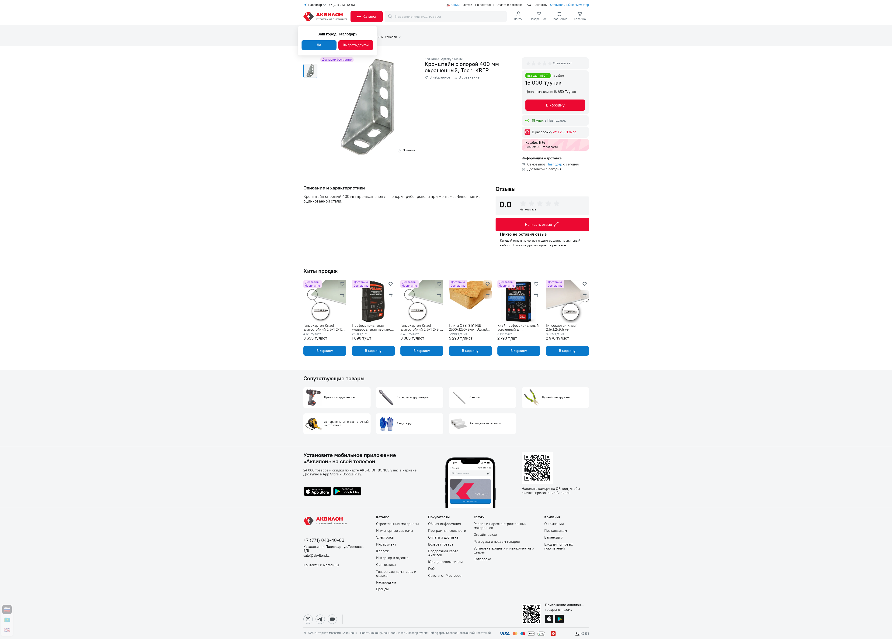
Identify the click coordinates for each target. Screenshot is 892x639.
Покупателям (484, 5)
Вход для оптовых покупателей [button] (558, 546)
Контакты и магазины (321, 565)
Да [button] (319, 45)
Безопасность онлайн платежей (468, 633)
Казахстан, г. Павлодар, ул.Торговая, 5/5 (333, 549)
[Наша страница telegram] (320, 619)
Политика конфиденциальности (382, 633)
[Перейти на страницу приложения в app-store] (317, 492)
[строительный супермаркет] (326, 16)
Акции (455, 5)
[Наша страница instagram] (308, 619)
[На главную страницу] (326, 520)
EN (587, 633)
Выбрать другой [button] (356, 45)
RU (578, 633)
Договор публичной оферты (425, 633)
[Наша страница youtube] (332, 619)
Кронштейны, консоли (381, 37)
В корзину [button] (555, 105)
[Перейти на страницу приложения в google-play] (347, 492)
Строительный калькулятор (569, 5)
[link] (539, 16)
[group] (539, 63)
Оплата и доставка (509, 5)
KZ (582, 633)
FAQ (528, 5)
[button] (367, 16)
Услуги (467, 5)
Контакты (540, 5)
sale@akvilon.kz (316, 556)
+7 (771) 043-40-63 (342, 5)
